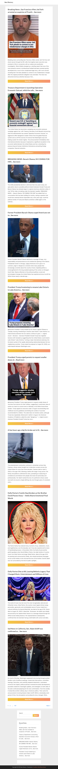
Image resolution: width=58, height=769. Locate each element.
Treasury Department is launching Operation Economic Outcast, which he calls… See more (29, 736)
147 (15, 705)
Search (21, 713)
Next (47, 705)
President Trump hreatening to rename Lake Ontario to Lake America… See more (27, 753)
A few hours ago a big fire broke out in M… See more (28, 430)
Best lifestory (9, 2)
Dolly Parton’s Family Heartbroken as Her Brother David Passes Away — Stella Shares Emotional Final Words (28, 495)
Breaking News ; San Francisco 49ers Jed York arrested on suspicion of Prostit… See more (27, 729)
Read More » (31, 81)
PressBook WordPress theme (39, 767)
